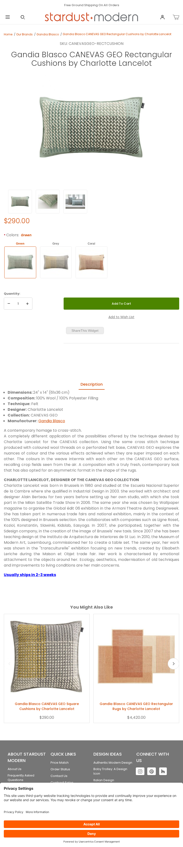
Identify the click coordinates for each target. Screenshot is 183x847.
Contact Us (59, 776)
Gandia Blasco (47, 34)
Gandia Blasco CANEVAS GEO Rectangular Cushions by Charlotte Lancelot (117, 34)
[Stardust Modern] (91, 17)
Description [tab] (92, 384)
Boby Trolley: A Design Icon (110, 771)
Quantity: (12, 293)
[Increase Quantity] (27, 304)
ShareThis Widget (84, 330)
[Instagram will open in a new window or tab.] (140, 771)
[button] (20, 201)
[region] (91, 201)
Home (8, 34)
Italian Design (103, 780)
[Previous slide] (9, 663)
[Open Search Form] (22, 17)
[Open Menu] (7, 17)
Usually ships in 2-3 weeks (30, 574)
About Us (14, 769)
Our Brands (24, 34)
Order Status (60, 769)
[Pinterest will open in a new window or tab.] (151, 771)
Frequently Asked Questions (21, 777)
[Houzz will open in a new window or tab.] (163, 771)
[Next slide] (173, 663)
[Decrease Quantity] (9, 304)
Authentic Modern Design (112, 762)
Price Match (60, 762)
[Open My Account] (162, 17)
